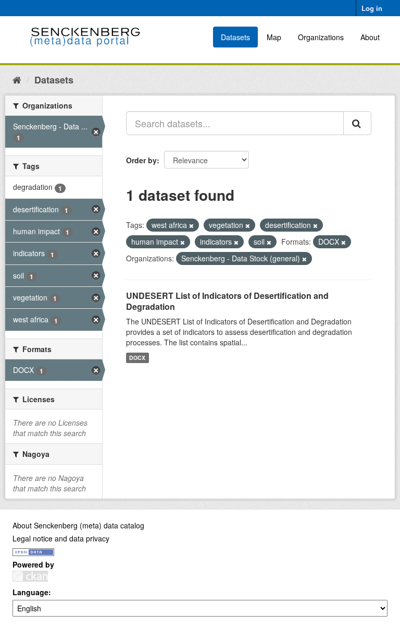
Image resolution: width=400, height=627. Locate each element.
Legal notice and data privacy (60, 538)
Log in (371, 8)
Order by (141, 160)
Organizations (321, 37)
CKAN (30, 576)
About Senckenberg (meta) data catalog (78, 525)
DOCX (137, 357)
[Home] (16, 79)
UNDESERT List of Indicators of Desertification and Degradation (227, 301)
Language (30, 592)
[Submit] (357, 123)
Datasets (235, 37)
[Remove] (191, 225)
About (370, 37)
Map (274, 37)
